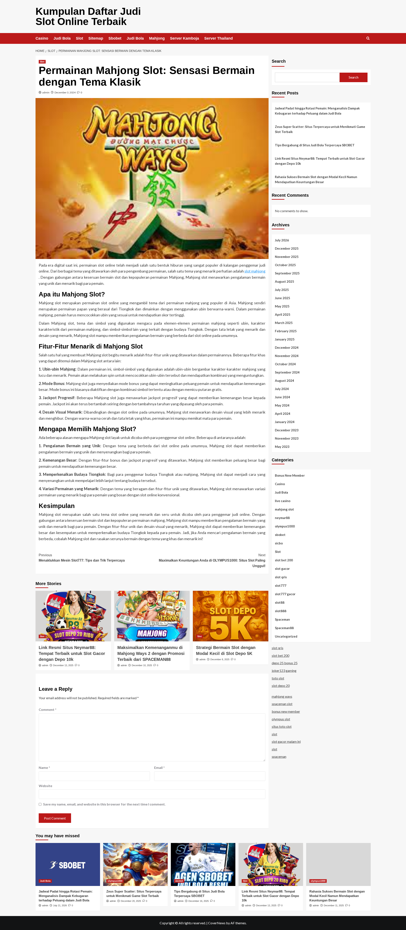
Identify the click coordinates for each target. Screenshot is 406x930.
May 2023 (282, 446)
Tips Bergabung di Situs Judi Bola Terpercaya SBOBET (315, 145)
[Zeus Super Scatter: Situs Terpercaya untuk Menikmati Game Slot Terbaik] (135, 864)
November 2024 (287, 355)
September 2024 (287, 372)
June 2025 (282, 298)
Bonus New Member (290, 475)
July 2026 (282, 240)
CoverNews (216, 923)
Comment (47, 709)
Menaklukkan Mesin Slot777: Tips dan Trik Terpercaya (82, 557)
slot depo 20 (281, 686)
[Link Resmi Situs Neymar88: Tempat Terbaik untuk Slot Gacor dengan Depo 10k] (73, 616)
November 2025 (287, 256)
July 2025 (282, 289)
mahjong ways (282, 696)
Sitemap (95, 38)
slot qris (281, 577)
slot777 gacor (285, 594)
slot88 (279, 602)
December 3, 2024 (65, 92)
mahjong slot (284, 509)
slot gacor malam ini (286, 741)
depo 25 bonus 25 (285, 663)
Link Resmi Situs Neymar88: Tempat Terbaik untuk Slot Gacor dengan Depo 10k (72, 653)
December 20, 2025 (131, 901)
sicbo (279, 543)
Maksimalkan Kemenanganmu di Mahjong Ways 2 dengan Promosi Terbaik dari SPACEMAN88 (151, 653)
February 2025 (286, 331)
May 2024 (282, 405)
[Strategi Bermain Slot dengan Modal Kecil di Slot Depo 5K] (230, 616)
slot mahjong (254, 271)
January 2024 (285, 421)
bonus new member (286, 711)
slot (274, 734)
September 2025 (287, 273)
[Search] (368, 38)
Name (44, 767)
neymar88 (282, 517)
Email (159, 767)
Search (279, 61)
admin (45, 92)
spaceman (279, 756)
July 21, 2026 (60, 905)
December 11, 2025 (334, 905)
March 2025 (284, 322)
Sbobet (114, 38)
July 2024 (282, 388)
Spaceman (282, 619)
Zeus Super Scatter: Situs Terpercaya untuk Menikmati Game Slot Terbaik (320, 129)
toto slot (278, 678)
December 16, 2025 (198, 901)
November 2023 (287, 438)
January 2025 (285, 339)
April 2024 (282, 413)
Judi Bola (62, 38)
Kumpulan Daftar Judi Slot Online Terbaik (88, 16)
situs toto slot (282, 726)
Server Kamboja (184, 38)
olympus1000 (285, 526)
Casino (42, 38)
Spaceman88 (284, 628)
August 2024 (284, 380)
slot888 (280, 611)
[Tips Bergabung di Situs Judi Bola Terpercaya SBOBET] (203, 864)
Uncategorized (286, 636)
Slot (79, 38)
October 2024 (285, 364)
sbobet (280, 534)
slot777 (280, 585)
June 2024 (282, 397)
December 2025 (287, 248)
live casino (282, 500)
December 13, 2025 (63, 665)
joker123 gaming (284, 670)
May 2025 (282, 306)
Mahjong (157, 38)
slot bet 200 (284, 560)
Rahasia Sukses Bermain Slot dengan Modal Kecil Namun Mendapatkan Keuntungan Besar (316, 179)
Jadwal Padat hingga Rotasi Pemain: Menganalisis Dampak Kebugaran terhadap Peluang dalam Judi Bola (317, 110)
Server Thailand (218, 38)
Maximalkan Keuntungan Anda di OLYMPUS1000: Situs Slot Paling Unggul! (212, 560)
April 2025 (282, 314)
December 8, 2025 (219, 659)
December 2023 (287, 430)
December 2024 (287, 347)
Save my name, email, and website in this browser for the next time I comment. (104, 804)
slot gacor (282, 568)
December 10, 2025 (142, 665)
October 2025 (285, 265)
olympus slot (281, 719)
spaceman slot (282, 704)
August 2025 (284, 281)
